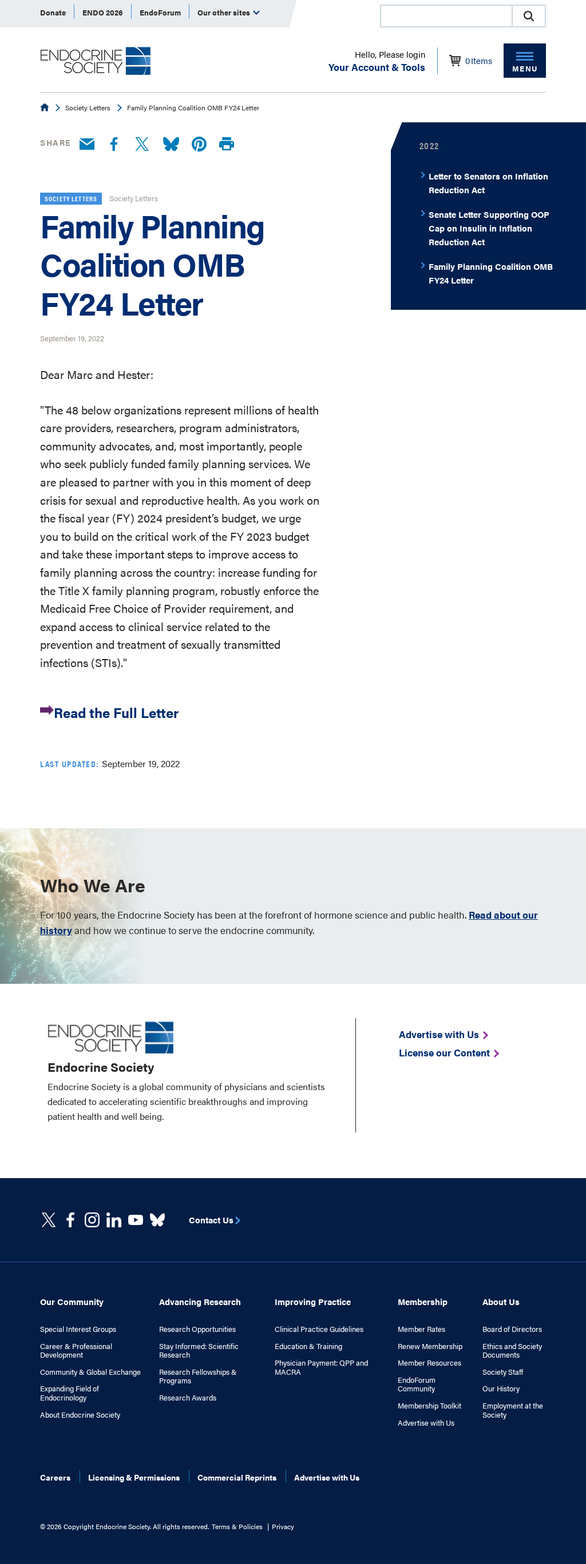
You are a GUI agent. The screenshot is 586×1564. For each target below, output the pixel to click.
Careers (55, 1477)
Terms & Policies (237, 1526)
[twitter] (48, 1219)
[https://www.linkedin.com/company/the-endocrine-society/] (113, 1219)
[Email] (87, 144)
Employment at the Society (512, 1410)
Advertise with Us (426, 1422)
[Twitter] (142, 144)
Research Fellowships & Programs (198, 1376)
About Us (501, 1301)
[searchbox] (446, 17)
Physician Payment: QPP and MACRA (321, 1367)
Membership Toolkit (429, 1405)
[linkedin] (135, 1219)
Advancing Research (200, 1301)
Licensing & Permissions (134, 1477)
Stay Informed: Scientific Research (199, 1350)
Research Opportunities (197, 1329)
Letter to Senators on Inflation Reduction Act (488, 183)
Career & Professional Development (76, 1350)
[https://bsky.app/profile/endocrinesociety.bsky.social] (157, 1219)
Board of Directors (512, 1329)
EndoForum (160, 12)
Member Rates (421, 1329)
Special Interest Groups (78, 1329)
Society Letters (87, 107)
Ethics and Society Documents (512, 1350)
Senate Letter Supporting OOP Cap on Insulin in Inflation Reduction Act (489, 227)
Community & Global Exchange (90, 1372)
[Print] (226, 144)
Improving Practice (313, 1301)
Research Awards (187, 1397)
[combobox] (446, 16)
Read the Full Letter (116, 711)
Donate (53, 12)
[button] (529, 16)
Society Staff (502, 1372)
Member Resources (429, 1362)
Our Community (72, 1301)
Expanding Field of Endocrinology (69, 1393)
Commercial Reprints (236, 1477)
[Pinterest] (199, 145)
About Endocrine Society (80, 1414)
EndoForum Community (416, 1384)
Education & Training (308, 1346)
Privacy (283, 1526)
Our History (501, 1388)
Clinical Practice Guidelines (319, 1329)
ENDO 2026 (102, 12)
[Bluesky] (171, 144)
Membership (423, 1301)
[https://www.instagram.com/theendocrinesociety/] (92, 1219)
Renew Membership (430, 1346)
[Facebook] (114, 144)
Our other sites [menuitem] (224, 12)
